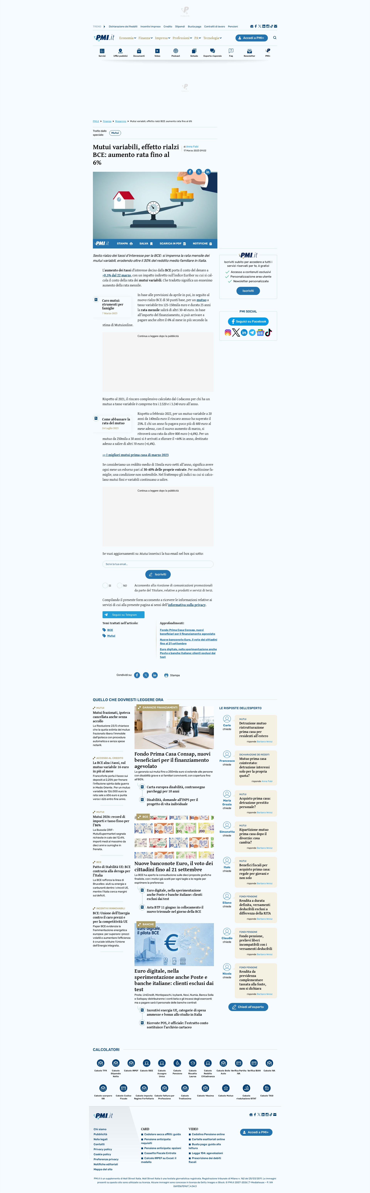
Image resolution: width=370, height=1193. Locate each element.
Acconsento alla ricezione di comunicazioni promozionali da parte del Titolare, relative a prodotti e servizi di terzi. (174, 588)
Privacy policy (103, 1149)
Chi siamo (100, 1129)
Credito (168, 26)
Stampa (123, 243)
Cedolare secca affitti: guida (162, 1134)
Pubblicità (100, 1134)
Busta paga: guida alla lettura (205, 1146)
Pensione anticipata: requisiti (156, 1141)
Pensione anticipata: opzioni (162, 1148)
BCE (110, 630)
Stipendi (180, 26)
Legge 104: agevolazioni (207, 1153)
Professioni (181, 38)
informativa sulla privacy (187, 604)
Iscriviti (248, 291)
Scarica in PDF (171, 243)
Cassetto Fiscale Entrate (160, 1153)
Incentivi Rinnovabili (110, 908)
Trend (97, 26)
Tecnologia (211, 38)
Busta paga (194, 26)
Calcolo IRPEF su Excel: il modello (158, 1160)
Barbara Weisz (264, 741)
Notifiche (200, 243)
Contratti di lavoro (214, 26)
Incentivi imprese (150, 26)
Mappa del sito (103, 1169)
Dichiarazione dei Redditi (123, 26)
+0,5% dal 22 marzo (117, 275)
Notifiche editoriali (106, 1164)
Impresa (161, 38)
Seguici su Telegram (124, 614)
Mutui (115, 133)
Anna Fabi (192, 146)
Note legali (101, 1139)
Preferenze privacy (106, 1159)
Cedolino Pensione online (208, 1134)
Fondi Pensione (248, 896)
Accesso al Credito (109, 758)
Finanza (144, 38)
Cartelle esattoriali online (208, 1139)
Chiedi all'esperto (251, 1007)
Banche (148, 924)
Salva (144, 243)
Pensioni (233, 26)
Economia (126, 38)
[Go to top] (320, 1180)
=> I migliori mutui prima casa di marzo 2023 (136, 454)
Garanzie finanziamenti (160, 707)
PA (196, 38)
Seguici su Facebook (251, 321)
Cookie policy (102, 1154)
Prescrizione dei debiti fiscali (205, 1160)
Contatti (99, 1144)
